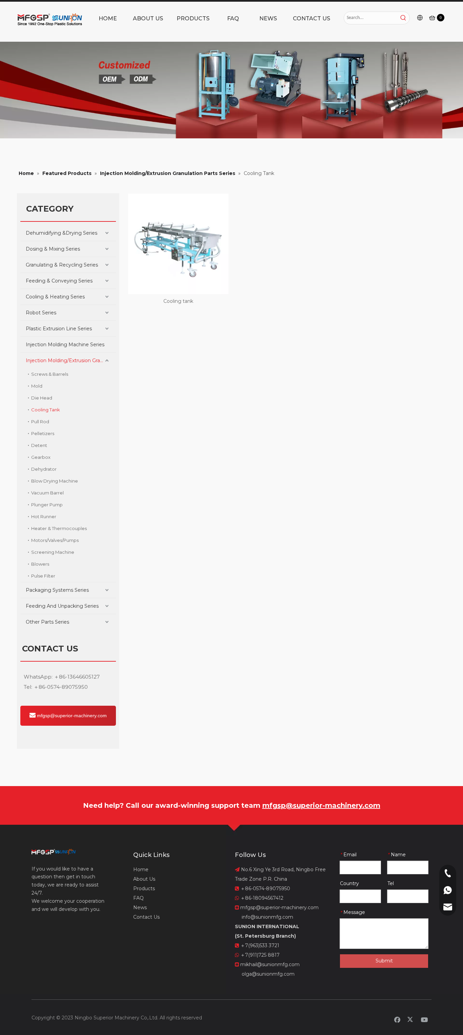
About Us (144, 879)
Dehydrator (44, 469)
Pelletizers (42, 433)
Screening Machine (52, 552)
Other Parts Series (47, 622)
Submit (384, 961)
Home (140, 869)
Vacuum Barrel (47, 492)
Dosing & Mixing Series (53, 249)
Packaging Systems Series (57, 590)
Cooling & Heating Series (55, 297)
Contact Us (146, 917)
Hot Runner (43, 516)
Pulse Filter (43, 576)
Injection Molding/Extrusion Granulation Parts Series (71, 360)
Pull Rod (40, 421)
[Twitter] (410, 1019)
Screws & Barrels (49, 374)
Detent (39, 445)
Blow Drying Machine (54, 481)
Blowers (40, 564)
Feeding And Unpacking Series (62, 606)
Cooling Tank (45, 409)
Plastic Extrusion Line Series (59, 329)
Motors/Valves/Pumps (55, 540)
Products (144, 888)
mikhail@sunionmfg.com (270, 964)
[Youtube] (424, 1019)
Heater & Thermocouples (59, 528)
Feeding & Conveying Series (59, 281)
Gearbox (41, 457)
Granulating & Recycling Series (62, 265)
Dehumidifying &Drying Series (61, 233)
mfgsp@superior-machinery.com (71, 715)
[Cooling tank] (178, 243)
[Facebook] (397, 1019)
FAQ (138, 898)
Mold (36, 386)
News (140, 907)
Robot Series (41, 313)
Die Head (41, 398)
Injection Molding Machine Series (65, 344)
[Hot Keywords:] (403, 18)
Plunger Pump (47, 504)
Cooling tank (178, 301)
